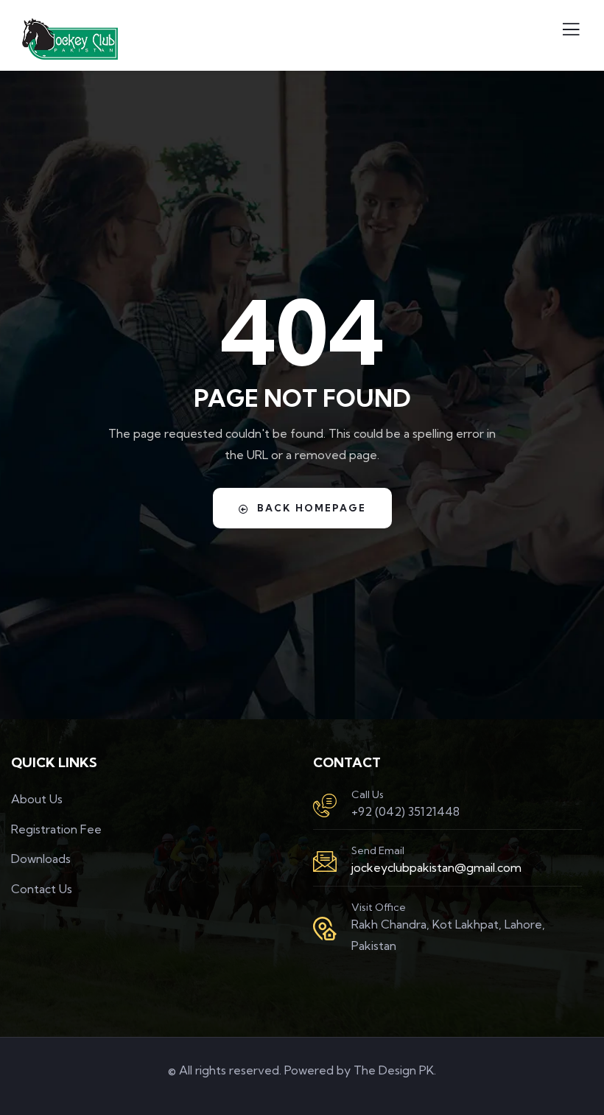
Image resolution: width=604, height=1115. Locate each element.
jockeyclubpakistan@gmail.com (436, 867)
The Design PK (394, 1070)
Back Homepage (311, 508)
